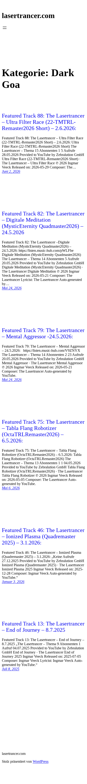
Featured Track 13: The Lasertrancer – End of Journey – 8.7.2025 (43, 627)
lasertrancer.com (28, 15)
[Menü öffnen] (4, 28)
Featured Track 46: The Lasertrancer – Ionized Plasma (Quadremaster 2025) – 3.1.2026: (43, 536)
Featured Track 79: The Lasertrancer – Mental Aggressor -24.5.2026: (43, 333)
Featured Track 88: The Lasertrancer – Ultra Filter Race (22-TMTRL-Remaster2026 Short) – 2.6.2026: (43, 122)
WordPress (40, 761)
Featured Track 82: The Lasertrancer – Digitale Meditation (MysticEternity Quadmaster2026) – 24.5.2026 (43, 223)
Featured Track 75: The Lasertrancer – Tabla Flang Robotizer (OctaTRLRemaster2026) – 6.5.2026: (43, 431)
